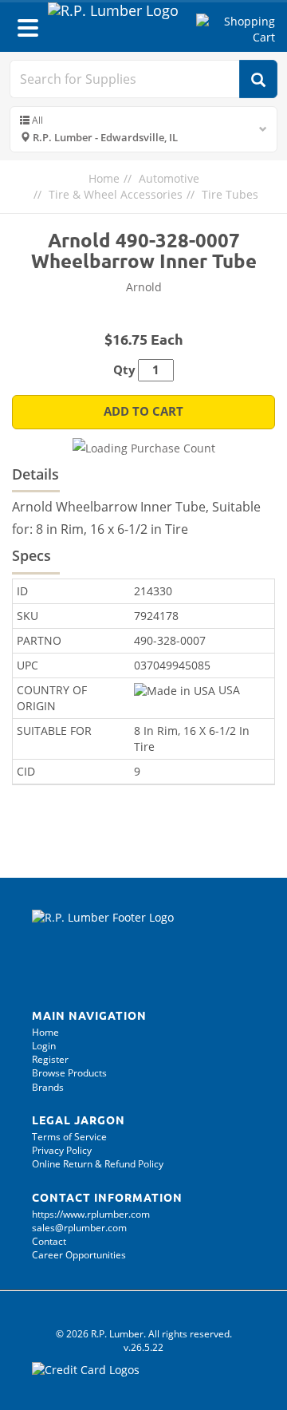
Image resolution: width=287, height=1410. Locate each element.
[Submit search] (258, 79)
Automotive (169, 178)
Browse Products (69, 1073)
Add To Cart (143, 411)
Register (50, 1059)
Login (44, 1046)
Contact (49, 1241)
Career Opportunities (79, 1255)
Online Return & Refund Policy (97, 1164)
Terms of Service (69, 1136)
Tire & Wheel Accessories (116, 194)
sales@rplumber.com (79, 1227)
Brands (48, 1087)
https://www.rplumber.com (91, 1214)
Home (104, 178)
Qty (124, 369)
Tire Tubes (230, 194)
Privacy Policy (62, 1150)
